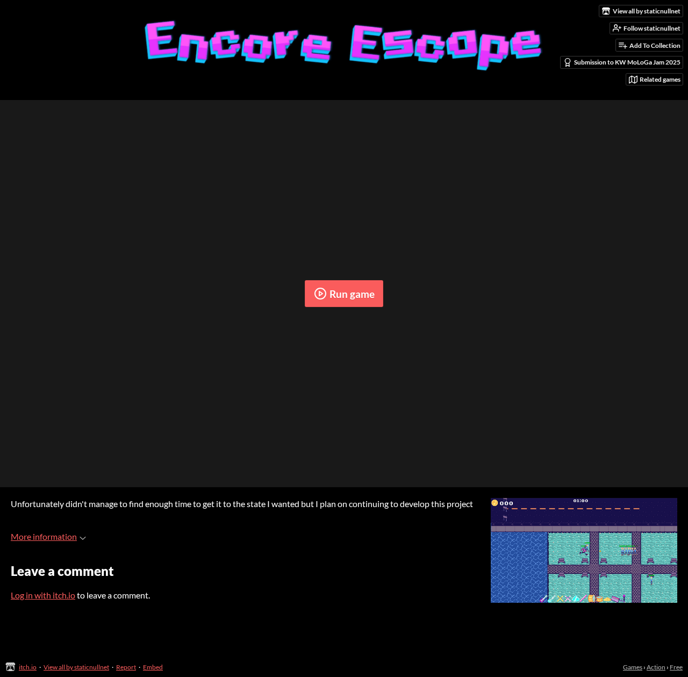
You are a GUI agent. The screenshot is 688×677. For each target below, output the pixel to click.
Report (126, 667)
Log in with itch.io (43, 595)
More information (44, 536)
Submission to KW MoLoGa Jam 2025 (627, 62)
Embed (153, 667)
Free (676, 667)
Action (656, 667)
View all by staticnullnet (76, 667)
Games (632, 667)
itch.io (28, 667)
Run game (352, 294)
